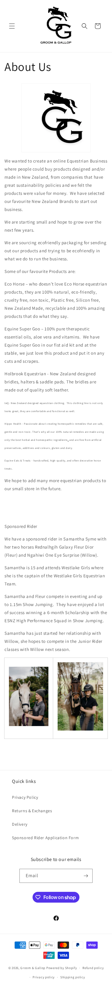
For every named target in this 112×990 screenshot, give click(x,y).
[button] (12, 26)
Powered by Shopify (61, 968)
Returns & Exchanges (32, 810)
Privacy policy (44, 977)
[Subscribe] (85, 876)
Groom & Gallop (32, 968)
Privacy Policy (25, 797)
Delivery (19, 824)
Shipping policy (72, 977)
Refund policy (93, 968)
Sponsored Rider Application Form (45, 837)
